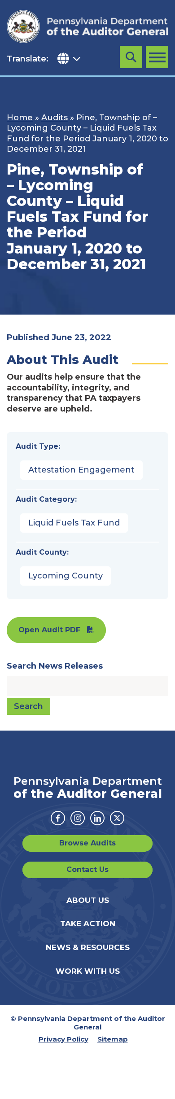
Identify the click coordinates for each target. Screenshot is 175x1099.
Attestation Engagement (81, 470)
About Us (87, 900)
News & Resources (88, 947)
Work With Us (88, 971)
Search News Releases (55, 666)
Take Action (87, 923)
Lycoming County (65, 576)
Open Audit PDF (49, 630)
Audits (54, 118)
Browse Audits (87, 843)
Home (20, 118)
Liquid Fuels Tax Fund (74, 523)
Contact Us (87, 869)
